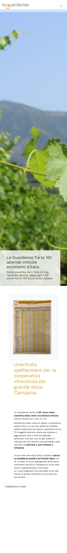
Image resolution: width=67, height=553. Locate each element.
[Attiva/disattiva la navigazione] (61, 6)
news (23, 486)
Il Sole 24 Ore (39, 419)
